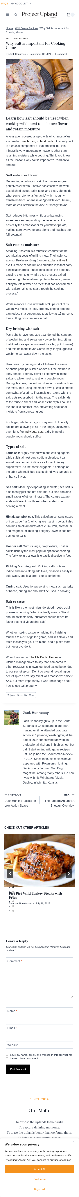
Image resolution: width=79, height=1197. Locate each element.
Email (12, 1028)
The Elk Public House (43, 657)
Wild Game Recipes (17, 38)
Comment (14, 961)
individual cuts (34, 431)
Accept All (39, 1169)
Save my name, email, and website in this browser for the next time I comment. (41, 1056)
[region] (39, 1167)
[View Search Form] (16, 14)
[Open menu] (7, 15)
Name (12, 1011)
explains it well (57, 260)
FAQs (4, 3)
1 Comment (61, 54)
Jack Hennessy (17, 54)
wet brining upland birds (37, 141)
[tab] (13, 887)
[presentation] (39, 860)
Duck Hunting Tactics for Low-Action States (20, 800)
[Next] (69, 873)
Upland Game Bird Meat (21, 695)
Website (12, 1044)
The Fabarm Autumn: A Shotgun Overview (60, 800)
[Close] (75, 1141)
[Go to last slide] (10, 873)
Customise (39, 1179)
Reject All (39, 1189)
